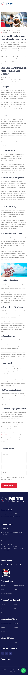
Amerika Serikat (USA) (6, 623)
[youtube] (10, 653)
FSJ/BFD (16, 589)
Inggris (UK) (17, 623)
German (3, 642)
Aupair (2, 589)
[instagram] (6, 653)
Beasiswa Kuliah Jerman (19, 585)
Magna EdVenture (16, 32)
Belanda (3, 631)
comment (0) (6, 32)
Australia (16, 627)
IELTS (15, 604)
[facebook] (2, 653)
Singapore (16, 642)
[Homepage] (7, 3)
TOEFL (3, 604)
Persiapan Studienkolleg (6, 593)
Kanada (3, 627)
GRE (2, 612)
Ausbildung (3, 585)
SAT (15, 608)
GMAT (2, 608)
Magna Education (6, 30)
